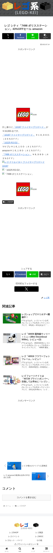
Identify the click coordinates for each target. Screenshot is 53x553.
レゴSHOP (9, 202)
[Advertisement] (26, 77)
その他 (39, 540)
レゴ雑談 (39, 532)
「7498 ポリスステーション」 (17, 154)
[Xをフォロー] (26, 289)
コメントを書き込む (26, 497)
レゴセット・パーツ (13, 540)
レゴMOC (39, 536)
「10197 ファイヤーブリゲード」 (29, 127)
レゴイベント (14, 536)
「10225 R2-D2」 (11, 143)
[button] (45, 36)
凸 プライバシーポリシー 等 (26, 544)
